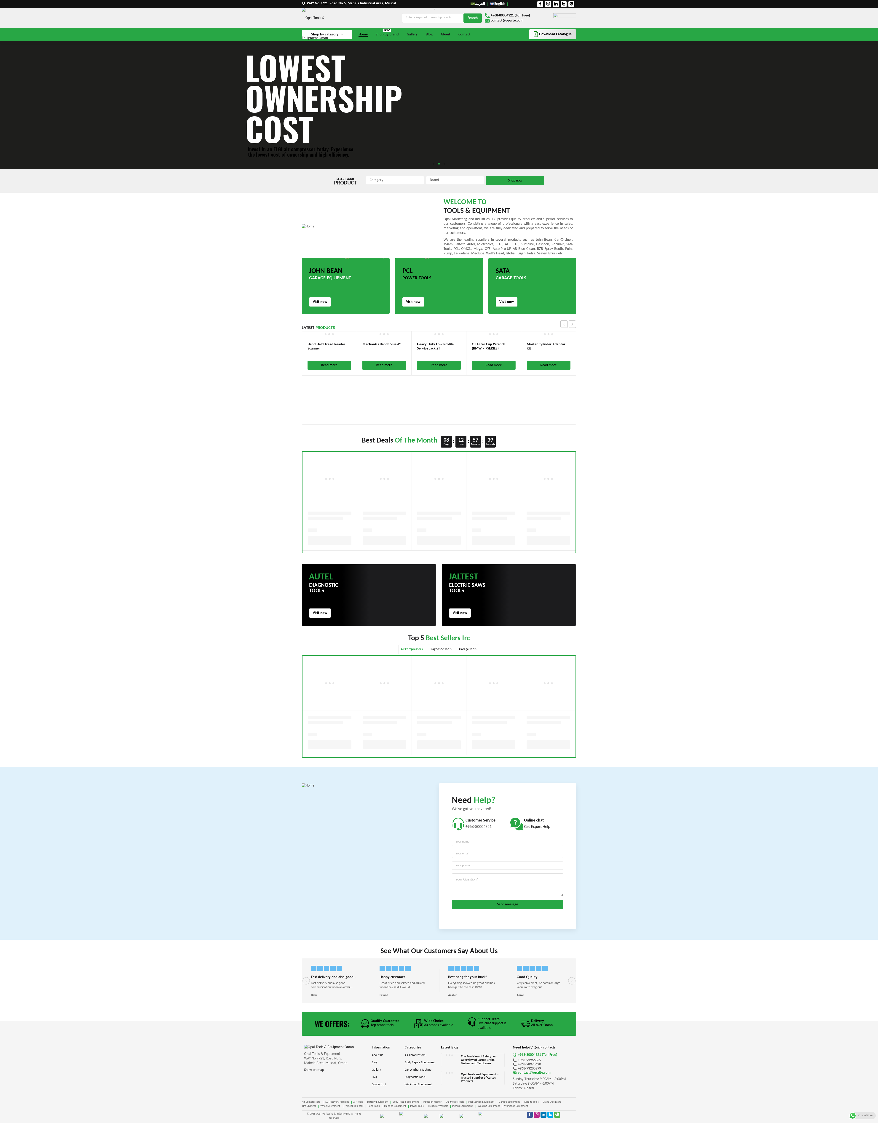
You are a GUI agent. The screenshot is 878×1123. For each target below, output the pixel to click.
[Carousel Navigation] (568, 324)
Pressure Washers (438, 1106)
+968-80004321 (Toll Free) (510, 15)
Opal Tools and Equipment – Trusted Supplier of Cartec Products (480, 1078)
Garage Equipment (509, 1102)
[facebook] (540, 4)
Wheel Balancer (354, 1106)
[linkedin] (556, 4)
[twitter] (564, 4)
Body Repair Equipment (406, 1102)
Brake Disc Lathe (552, 1102)
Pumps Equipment (462, 1106)
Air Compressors (311, 1102)
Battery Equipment (377, 1102)
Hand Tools (374, 1106)
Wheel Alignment (330, 1106)
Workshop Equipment (516, 1106)
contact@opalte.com (507, 20)
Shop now (515, 180)
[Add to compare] (569, 343)
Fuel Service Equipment (481, 1102)
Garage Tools (531, 1102)
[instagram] (548, 4)
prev (564, 324)
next (572, 324)
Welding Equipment (489, 1106)
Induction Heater (432, 1102)
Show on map (314, 1070)
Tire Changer (309, 1106)
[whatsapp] (571, 4)
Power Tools (417, 1106)
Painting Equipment (395, 1106)
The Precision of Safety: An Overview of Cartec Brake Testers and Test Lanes (479, 1060)
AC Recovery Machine (337, 1102)
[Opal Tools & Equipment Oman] (321, 28)
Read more (329, 365)
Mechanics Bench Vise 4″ (327, 344)
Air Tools (358, 1102)
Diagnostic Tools (455, 1102)
